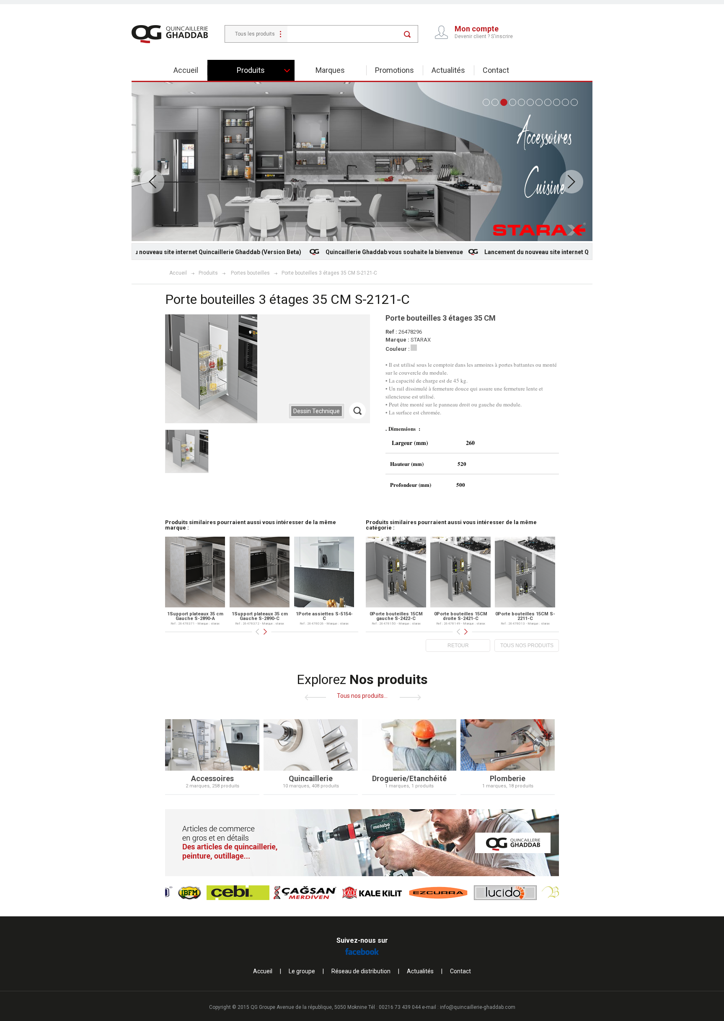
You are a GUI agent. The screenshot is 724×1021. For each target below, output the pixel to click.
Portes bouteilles (250, 273)
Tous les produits (255, 34)
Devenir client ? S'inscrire (484, 36)
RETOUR (458, 645)
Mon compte (477, 29)
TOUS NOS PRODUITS (526, 645)
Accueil (185, 70)
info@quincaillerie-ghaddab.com (477, 1007)
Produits (208, 273)
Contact (496, 70)
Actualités (448, 70)
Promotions (394, 70)
